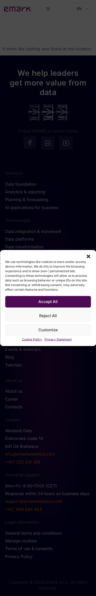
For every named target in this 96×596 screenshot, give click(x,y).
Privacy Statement (58, 339)
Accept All (48, 301)
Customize (48, 329)
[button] (88, 256)
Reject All (48, 315)
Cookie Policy (32, 339)
